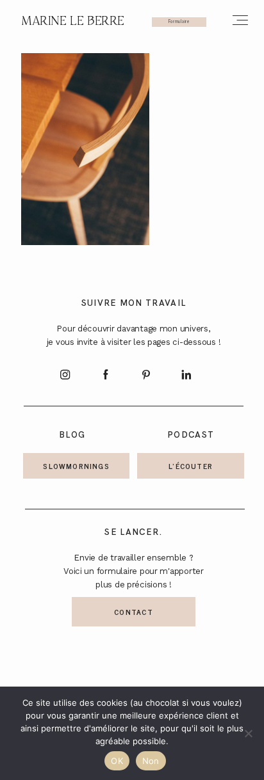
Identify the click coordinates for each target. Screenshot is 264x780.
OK (117, 761)
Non (151, 761)
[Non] (248, 733)
